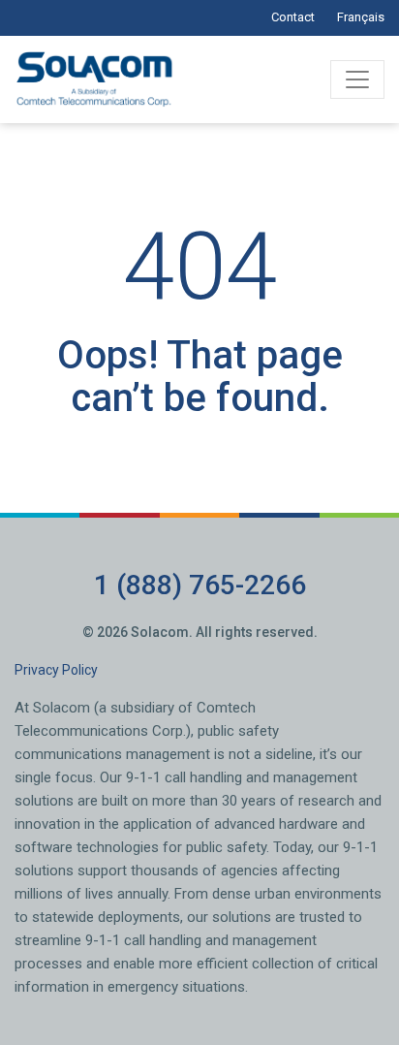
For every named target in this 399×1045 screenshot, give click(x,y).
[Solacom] (96, 79)
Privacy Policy (56, 670)
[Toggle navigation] (357, 79)
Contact (293, 17)
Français (360, 17)
